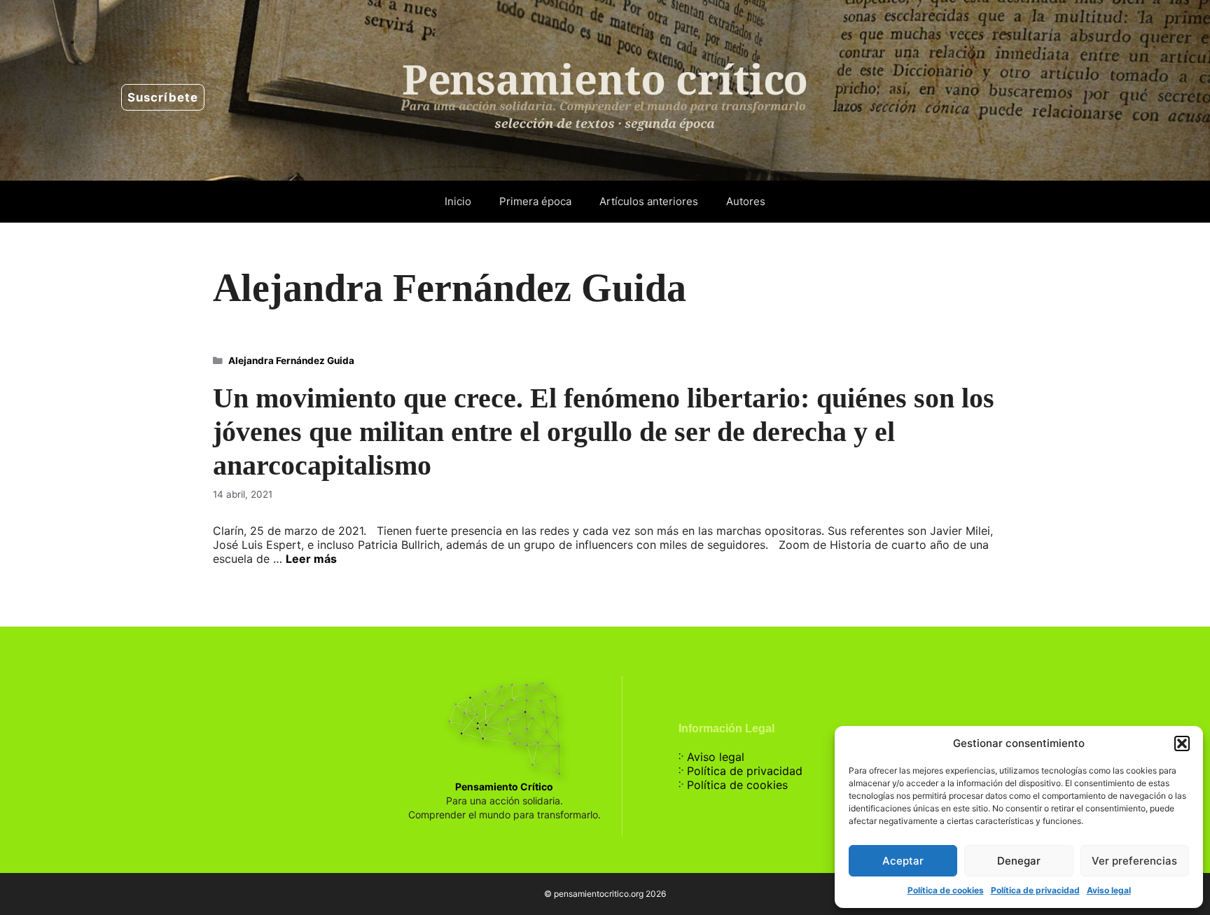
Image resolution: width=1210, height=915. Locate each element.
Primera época (535, 201)
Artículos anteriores (648, 201)
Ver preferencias (1134, 860)
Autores (745, 201)
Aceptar (903, 860)
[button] (1182, 743)
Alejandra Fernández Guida (291, 360)
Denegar (1019, 860)
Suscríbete (162, 97)
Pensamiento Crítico (504, 786)
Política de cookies (946, 890)
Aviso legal (1109, 890)
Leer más (311, 559)
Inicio (458, 201)
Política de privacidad (1035, 890)
